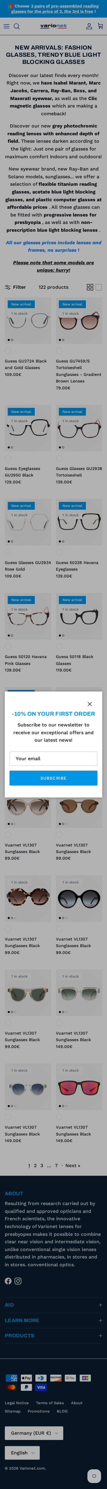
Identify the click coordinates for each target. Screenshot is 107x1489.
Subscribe (53, 778)
